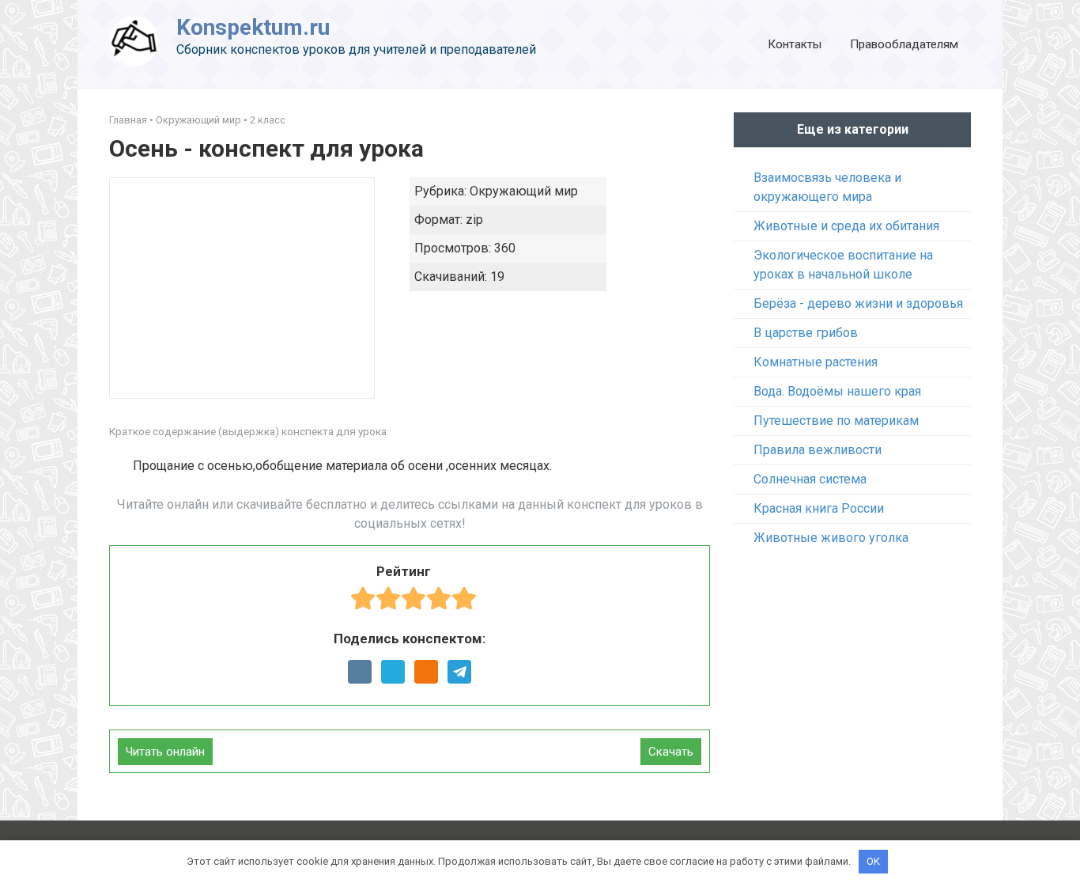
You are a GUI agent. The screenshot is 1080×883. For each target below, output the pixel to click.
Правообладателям (904, 44)
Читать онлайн (165, 752)
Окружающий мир (198, 120)
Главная (128, 120)
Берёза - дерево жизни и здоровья (858, 303)
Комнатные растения (815, 361)
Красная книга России (818, 508)
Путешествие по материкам (836, 420)
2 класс (267, 120)
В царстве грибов (805, 332)
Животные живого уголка (830, 537)
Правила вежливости (817, 449)
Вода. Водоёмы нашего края (837, 391)
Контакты (794, 44)
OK (873, 861)
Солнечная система (810, 479)
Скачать (670, 752)
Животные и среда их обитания (846, 225)
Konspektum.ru (253, 27)
